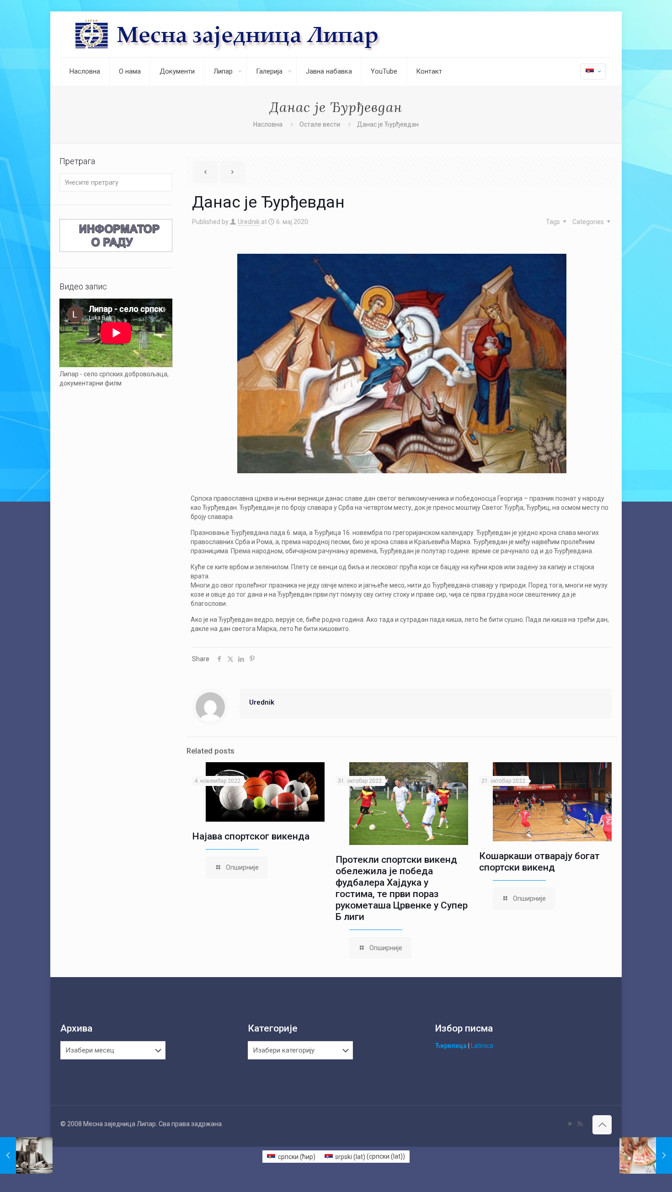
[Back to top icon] (602, 1124)
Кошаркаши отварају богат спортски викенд (539, 861)
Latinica (482, 1045)
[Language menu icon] (593, 71)
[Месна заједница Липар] (262, 34)
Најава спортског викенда (250, 836)
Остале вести (319, 124)
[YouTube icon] (570, 1124)
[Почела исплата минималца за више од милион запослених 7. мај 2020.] (645, 1155)
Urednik (249, 221)
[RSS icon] (579, 1124)
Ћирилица (451, 1045)
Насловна (268, 124)
